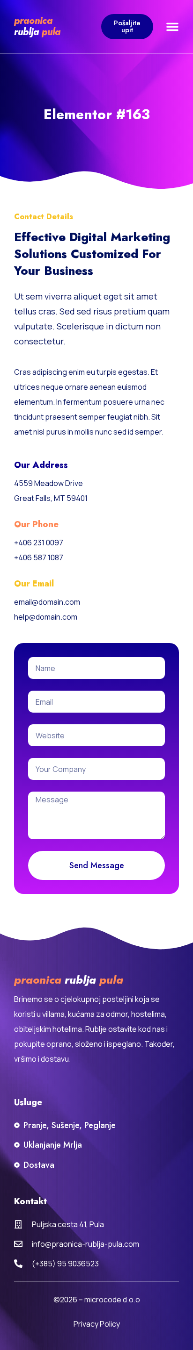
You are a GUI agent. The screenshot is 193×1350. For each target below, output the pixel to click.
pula (51, 32)
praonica (34, 21)
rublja (28, 32)
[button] (172, 26)
